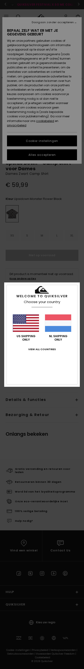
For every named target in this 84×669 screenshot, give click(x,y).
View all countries (42, 349)
